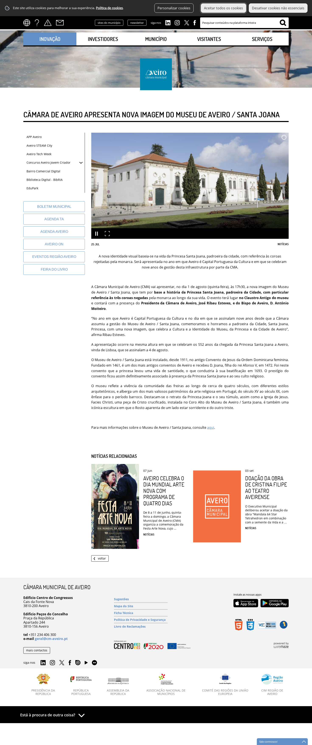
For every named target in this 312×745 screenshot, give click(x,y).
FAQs (36, 22)
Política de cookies (109, 8)
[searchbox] (244, 22)
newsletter (137, 23)
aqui (210, 427)
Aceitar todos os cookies (223, 8)
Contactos (60, 22)
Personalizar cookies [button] (173, 8)
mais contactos (36, 650)
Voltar (102, 558)
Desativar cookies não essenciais (278, 8)
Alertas (48, 23)
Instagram (177, 22)
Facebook (194, 22)
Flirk (94, 663)
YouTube (86, 663)
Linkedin (167, 22)
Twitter (186, 22)
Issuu (77, 663)
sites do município (109, 23)
